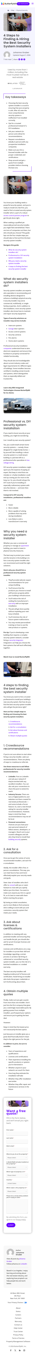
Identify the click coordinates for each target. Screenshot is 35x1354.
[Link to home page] (8, 10)
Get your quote (23, 4)
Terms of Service (18, 1338)
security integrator (16, 640)
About (18, 1308)
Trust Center (18, 1331)
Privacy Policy (21, 1220)
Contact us (18, 1325)
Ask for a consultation (18, 727)
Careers (18, 1315)
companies (8, 348)
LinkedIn (24, 1264)
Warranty (18, 1321)
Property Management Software (18, 1341)
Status (18, 1311)
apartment (25, 546)
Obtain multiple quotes (18, 736)
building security (14, 839)
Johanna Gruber (21, 52)
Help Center (18, 1328)
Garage (11, 329)
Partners (18, 1318)
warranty (11, 603)
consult (12, 885)
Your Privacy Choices (15, 1302)
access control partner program (15, 215)
